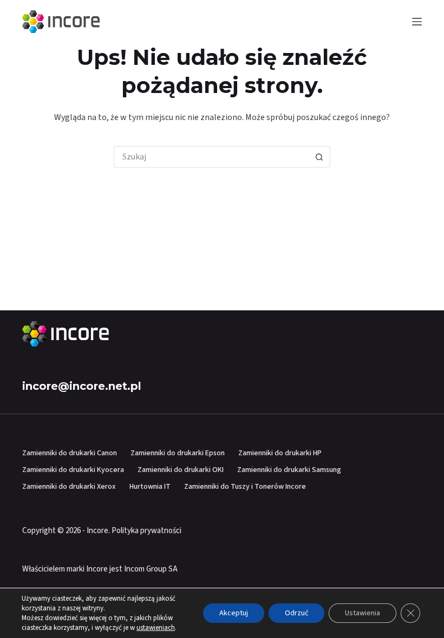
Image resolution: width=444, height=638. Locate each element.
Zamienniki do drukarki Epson (177, 453)
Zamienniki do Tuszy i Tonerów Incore (245, 486)
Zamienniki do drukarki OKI (181, 470)
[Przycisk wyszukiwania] (319, 157)
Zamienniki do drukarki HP (280, 453)
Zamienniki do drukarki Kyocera (73, 470)
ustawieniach (155, 628)
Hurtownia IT (150, 486)
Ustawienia (362, 613)
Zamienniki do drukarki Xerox (69, 486)
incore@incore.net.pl (81, 386)
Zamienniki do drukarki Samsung (289, 470)
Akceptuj (233, 613)
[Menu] (417, 21)
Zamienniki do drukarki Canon (69, 453)
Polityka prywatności (146, 530)
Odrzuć (296, 613)
